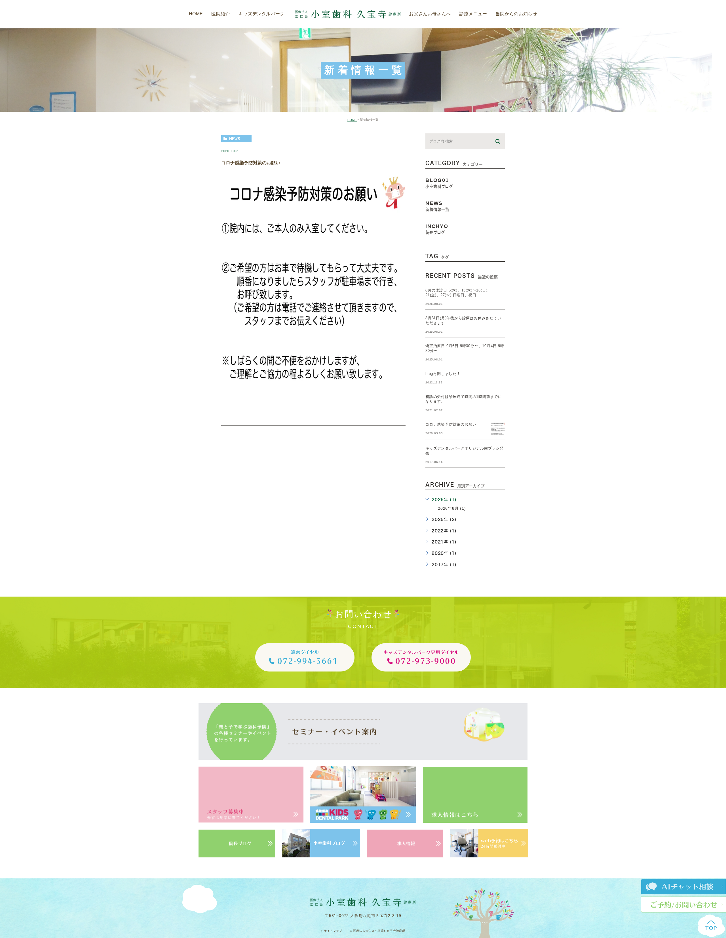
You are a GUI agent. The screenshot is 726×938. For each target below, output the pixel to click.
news (234, 138)
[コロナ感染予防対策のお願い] (498, 429)
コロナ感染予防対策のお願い (250, 162)
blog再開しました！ (443, 374)
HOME (352, 119)
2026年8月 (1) (452, 508)
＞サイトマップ (331, 930)
